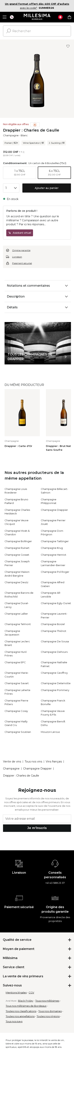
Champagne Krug (52, 547)
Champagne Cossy (16, 710)
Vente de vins (12, 761)
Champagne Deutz (16, 582)
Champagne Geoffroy (54, 672)
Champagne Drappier (54, 509)
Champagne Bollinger (18, 541)
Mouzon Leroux (50, 731)
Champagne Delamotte (56, 683)
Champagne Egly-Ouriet (56, 603)
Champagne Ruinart (17, 547)
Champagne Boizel (53, 624)
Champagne (11, 135)
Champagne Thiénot (53, 630)
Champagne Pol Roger (55, 571)
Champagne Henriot (53, 554)
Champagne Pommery (55, 690)
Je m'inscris (37, 828)
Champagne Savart (17, 683)
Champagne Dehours (54, 651)
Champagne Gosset (17, 554)
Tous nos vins (33, 761)
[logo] (37, 17)
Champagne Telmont (18, 624)
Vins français (54, 761)
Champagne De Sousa (55, 641)
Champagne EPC (15, 662)
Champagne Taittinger (55, 541)
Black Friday (25, 1000)
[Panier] (69, 17)
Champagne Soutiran (18, 731)
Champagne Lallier (16, 613)
